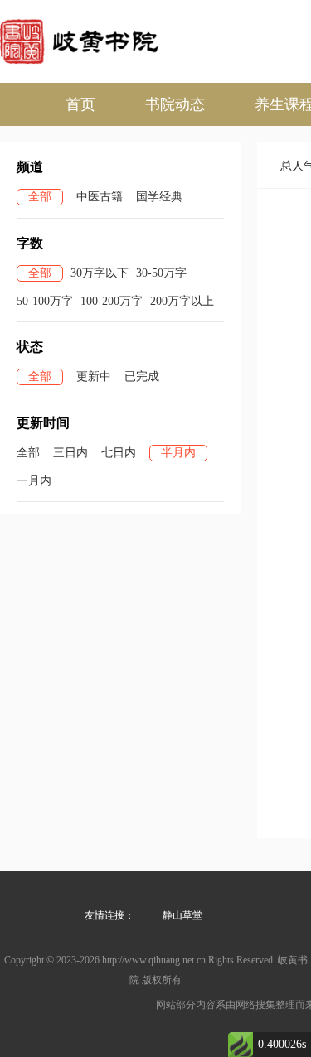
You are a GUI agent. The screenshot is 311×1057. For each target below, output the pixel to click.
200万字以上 (182, 301)
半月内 (178, 452)
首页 (80, 104)
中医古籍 (99, 197)
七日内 (118, 452)
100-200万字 (111, 301)
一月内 (34, 481)
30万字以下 (99, 273)
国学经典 (159, 197)
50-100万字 (45, 301)
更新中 (93, 376)
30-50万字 (161, 273)
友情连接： (109, 915)
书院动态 (175, 104)
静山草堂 (182, 915)
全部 (39, 197)
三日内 (70, 452)
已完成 (141, 376)
